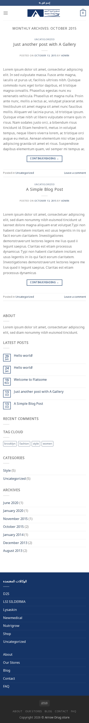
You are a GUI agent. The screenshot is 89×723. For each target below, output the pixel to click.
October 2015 (13, 526)
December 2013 (15, 542)
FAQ (6, 686)
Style (7, 470)
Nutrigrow (11, 625)
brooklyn (10, 443)
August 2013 (12, 550)
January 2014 (13, 534)
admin (65, 55)
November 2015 (15, 518)
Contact (9, 678)
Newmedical (12, 617)
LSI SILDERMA (14, 601)
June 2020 (10, 503)
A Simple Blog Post (44, 189)
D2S (6, 593)
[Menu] (5, 13)
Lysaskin (10, 609)
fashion (24, 443)
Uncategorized (44, 39)
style (36, 443)
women (47, 443)
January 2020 (13, 510)
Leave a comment (75, 173)
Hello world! (23, 356)
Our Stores (11, 662)
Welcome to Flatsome (30, 380)
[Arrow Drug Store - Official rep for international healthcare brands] (44, 13)
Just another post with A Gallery (44, 44)
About (7, 654)
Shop (7, 633)
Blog (6, 670)
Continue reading (44, 158)
